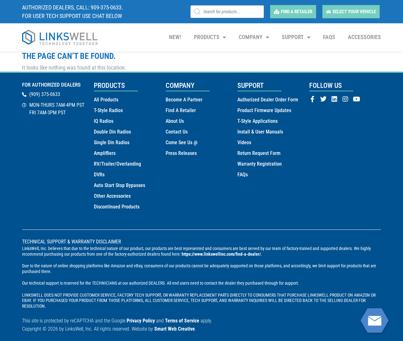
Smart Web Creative (174, 329)
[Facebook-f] (312, 99)
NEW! (175, 37)
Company (251, 37)
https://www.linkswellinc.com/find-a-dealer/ (221, 254)
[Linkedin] (334, 99)
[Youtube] (356, 99)
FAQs (329, 37)
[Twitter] (323, 99)
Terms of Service (182, 321)
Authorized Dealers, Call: (56, 7)
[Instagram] (345, 99)
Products (206, 37)
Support (293, 37)
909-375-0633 (106, 7)
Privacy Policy (141, 321)
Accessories (364, 37)
